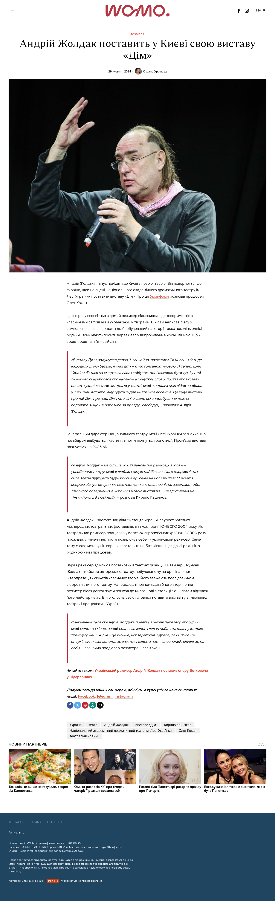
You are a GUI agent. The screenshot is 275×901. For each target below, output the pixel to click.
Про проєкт (55, 822)
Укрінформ (159, 296)
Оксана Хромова (155, 71)
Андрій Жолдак (116, 724)
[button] (261, 10)
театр (93, 724)
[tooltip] (238, 10)
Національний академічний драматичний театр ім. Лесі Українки (121, 730)
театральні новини (84, 735)
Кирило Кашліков (177, 724)
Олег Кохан (188, 730)
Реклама (34, 822)
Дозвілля (137, 34)
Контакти (16, 822)
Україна (76, 724)
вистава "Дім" (146, 724)
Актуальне (16, 832)
